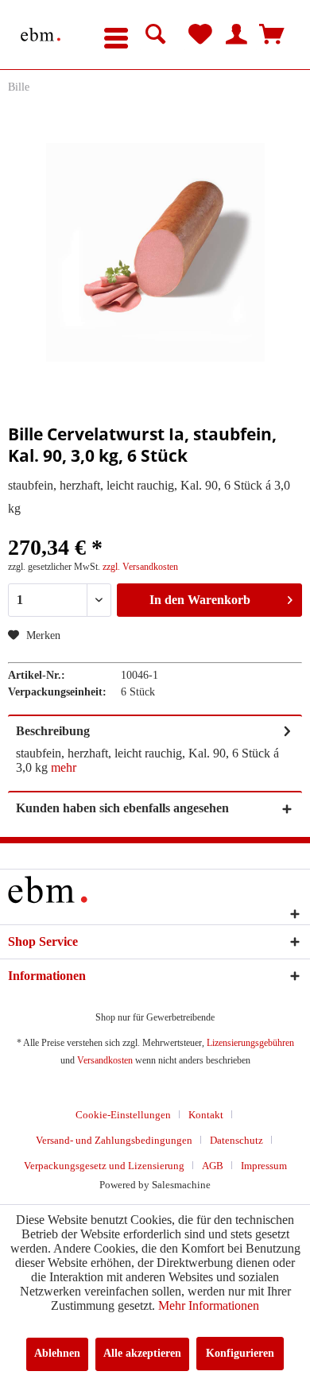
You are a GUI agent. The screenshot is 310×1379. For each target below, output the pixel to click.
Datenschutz (236, 1140)
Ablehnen (57, 1353)
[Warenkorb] (272, 35)
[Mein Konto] (236, 35)
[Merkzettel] (200, 35)
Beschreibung (53, 731)
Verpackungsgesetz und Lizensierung (104, 1166)
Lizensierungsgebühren (250, 1042)
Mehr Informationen (208, 1305)
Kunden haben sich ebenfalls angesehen (122, 808)
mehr (63, 767)
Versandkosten (105, 1060)
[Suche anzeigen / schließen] (156, 35)
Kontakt (205, 1115)
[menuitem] (116, 35)
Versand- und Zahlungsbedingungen (114, 1140)
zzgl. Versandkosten (140, 566)
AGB (212, 1166)
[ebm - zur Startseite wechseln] (40, 34)
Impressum (264, 1166)
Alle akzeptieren (142, 1353)
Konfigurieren (240, 1353)
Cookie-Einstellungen (123, 1115)
